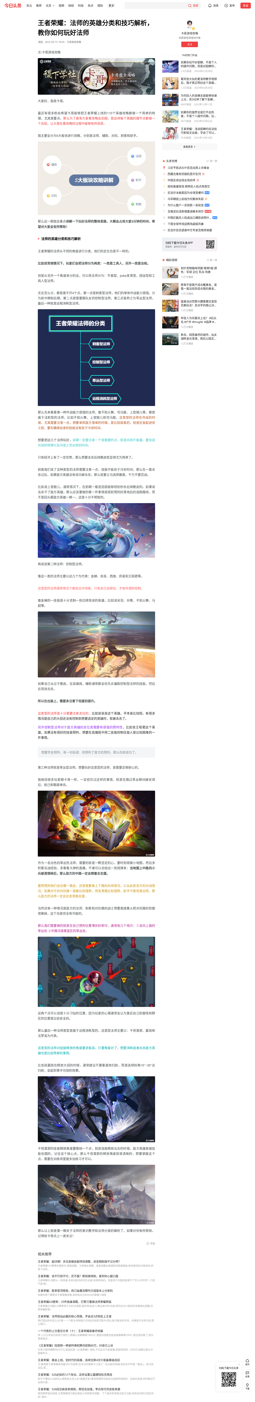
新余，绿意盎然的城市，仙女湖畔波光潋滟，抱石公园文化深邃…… (199, 336)
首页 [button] (247, 1364)
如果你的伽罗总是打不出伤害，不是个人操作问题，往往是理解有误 (199, 114)
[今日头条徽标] (13, 5)
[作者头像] (189, 24)
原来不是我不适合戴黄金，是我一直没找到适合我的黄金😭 (199, 286)
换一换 (213, 161)
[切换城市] (53, 6)
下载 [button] (246, 1386)
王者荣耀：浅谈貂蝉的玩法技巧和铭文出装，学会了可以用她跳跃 (199, 131)
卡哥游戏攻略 (74, 42)
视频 (61, 5)
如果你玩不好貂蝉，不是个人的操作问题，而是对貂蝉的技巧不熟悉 (199, 64)
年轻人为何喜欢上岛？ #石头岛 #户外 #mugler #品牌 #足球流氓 (199, 320)
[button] (29, 5)
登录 (245, 5)
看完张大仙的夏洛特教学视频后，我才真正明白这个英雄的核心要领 (199, 81)
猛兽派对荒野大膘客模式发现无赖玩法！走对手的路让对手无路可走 (199, 303)
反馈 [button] (247, 1376)
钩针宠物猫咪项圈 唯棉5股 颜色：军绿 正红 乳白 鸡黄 (199, 270)
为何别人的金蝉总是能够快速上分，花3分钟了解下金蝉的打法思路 (199, 97)
